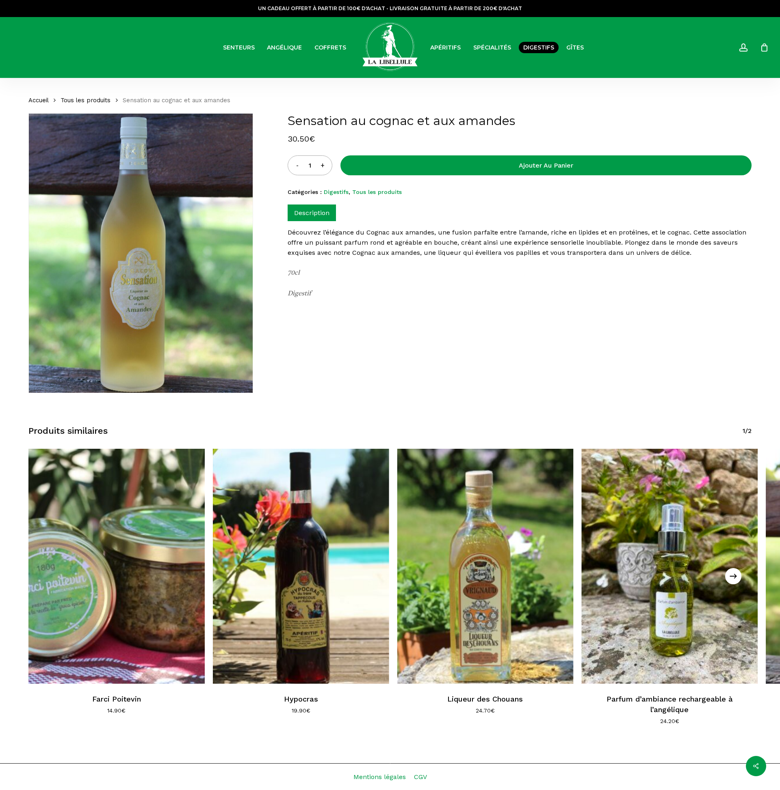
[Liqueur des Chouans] (485, 566)
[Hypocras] (301, 566)
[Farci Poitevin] (116, 566)
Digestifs (336, 192)
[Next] (733, 576)
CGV (420, 777)
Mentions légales (379, 777)
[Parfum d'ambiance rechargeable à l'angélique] (669, 566)
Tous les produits (85, 100)
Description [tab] (311, 213)
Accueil (38, 100)
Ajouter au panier (546, 165)
